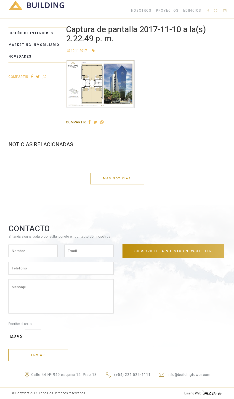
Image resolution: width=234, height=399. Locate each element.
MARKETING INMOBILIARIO (33, 45)
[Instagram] (216, 10)
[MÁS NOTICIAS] (117, 172)
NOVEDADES (20, 56)
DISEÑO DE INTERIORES (30, 33)
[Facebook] (208, 10)
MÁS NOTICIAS (117, 178)
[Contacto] (225, 10)
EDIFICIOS (192, 10)
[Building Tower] (36, 9)
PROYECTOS (167, 10)
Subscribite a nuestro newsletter (173, 251)
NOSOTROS (141, 10)
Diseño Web (193, 393)
